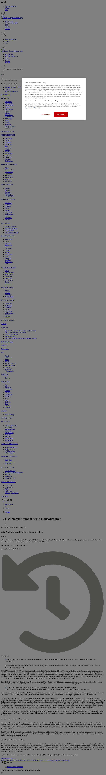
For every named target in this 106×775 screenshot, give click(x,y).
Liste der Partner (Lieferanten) (33, 108)
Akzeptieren (60, 114)
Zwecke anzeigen (45, 114)
